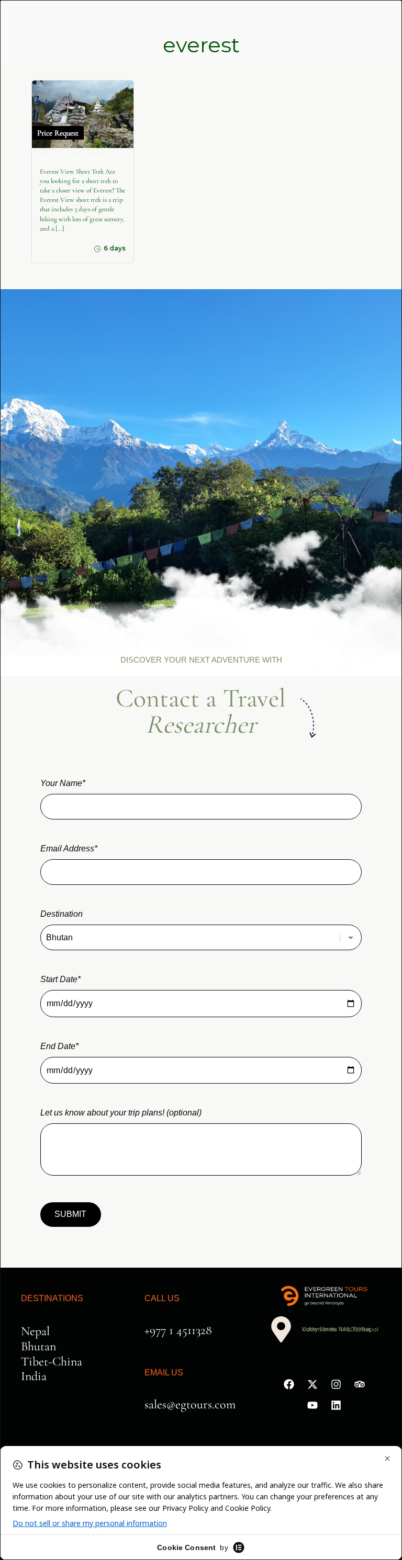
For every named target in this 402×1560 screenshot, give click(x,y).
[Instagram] (336, 1384)
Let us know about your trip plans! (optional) (121, 1112)
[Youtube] (312, 1405)
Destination (61, 913)
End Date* (59, 1046)
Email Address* (68, 848)
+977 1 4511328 (178, 1330)
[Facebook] (288, 1384)
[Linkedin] (336, 1405)
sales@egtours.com (190, 1404)
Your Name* (62, 783)
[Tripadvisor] (359, 1384)
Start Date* (60, 979)
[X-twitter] (312, 1384)
